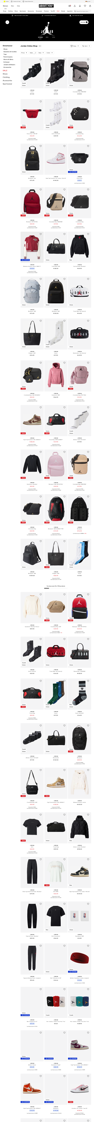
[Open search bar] (75, 11)
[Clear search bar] (90, 11)
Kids (18, 6)
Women (5, 6)
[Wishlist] (85, 6)
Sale (31, 53)
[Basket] (90, 6)
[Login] (75, 6)
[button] (75, 46)
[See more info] (32, 96)
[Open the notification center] (80, 5)
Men (12, 6)
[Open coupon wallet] (69, 6)
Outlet (7, 1)
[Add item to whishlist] (41, 60)
